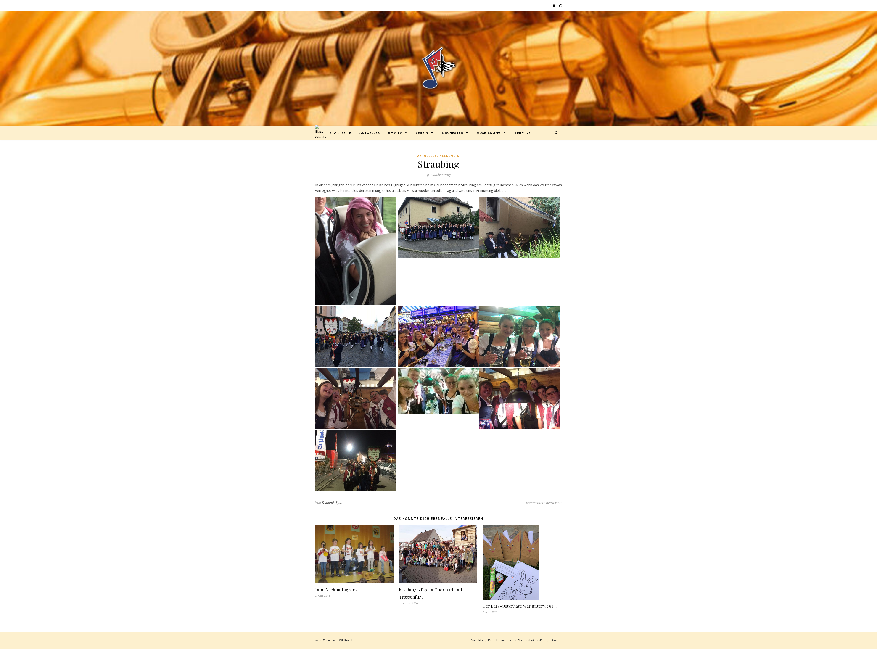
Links (554, 640)
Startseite (340, 132)
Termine (523, 132)
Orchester (452, 132)
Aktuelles (369, 132)
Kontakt (493, 640)
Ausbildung (489, 132)
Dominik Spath (333, 502)
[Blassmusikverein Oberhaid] (438, 68)
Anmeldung (478, 640)
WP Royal (345, 640)
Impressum (508, 640)
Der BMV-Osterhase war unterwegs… (520, 606)
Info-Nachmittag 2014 (336, 589)
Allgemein (450, 156)
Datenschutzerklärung (533, 640)
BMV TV (395, 132)
